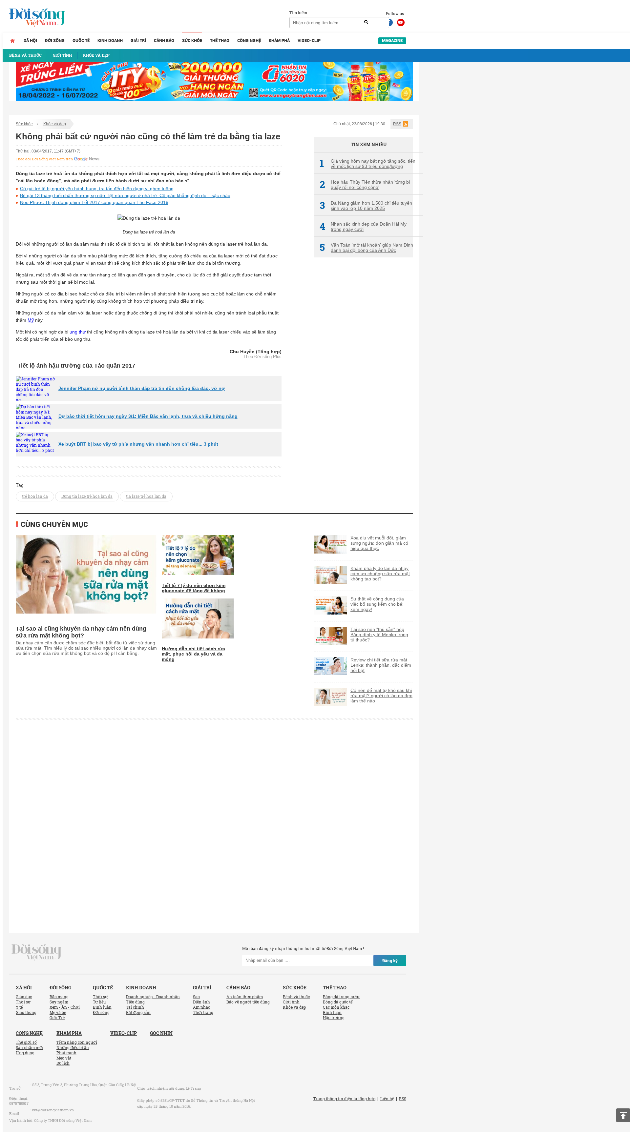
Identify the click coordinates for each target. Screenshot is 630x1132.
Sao (196, 996)
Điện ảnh (201, 1001)
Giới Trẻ (57, 1017)
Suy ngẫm (59, 1001)
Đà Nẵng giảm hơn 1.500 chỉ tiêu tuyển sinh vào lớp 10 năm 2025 (366, 205)
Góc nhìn (161, 1033)
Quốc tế (81, 40)
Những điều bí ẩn (72, 1047)
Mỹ (31, 320)
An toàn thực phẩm (244, 996)
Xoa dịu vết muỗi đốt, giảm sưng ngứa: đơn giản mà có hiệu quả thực (379, 543)
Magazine (392, 40)
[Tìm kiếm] (366, 22)
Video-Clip (309, 40)
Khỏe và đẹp (54, 124)
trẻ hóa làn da (35, 496)
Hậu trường (334, 1017)
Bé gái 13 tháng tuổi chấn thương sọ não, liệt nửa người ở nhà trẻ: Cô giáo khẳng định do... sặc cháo (125, 195)
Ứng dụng (25, 1052)
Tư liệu (99, 1001)
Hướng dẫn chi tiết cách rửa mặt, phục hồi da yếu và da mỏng (193, 654)
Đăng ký (390, 960)
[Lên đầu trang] (623, 1115)
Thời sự (23, 1001)
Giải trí (138, 40)
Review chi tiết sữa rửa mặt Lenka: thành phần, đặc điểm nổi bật (380, 665)
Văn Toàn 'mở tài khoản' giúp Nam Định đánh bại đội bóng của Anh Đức (366, 247)
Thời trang (203, 1012)
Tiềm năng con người (76, 1042)
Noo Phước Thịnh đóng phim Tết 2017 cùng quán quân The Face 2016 (94, 202)
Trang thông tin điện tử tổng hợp (344, 1098)
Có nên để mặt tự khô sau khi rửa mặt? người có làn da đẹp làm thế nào (381, 695)
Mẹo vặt (63, 1058)
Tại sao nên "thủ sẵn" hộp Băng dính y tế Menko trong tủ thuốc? (379, 634)
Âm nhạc (201, 1007)
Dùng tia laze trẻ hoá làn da (87, 496)
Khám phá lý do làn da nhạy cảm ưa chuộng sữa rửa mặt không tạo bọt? (380, 573)
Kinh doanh (110, 40)
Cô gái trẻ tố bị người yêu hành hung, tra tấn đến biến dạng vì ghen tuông (97, 188)
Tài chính (135, 1007)
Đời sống (55, 40)
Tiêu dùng (135, 1001)
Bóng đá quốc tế (337, 1001)
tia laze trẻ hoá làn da (146, 496)
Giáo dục (24, 996)
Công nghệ (249, 40)
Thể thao (219, 40)
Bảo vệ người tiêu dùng (248, 1001)
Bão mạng (59, 996)
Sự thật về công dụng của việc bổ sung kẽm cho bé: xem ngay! (377, 604)
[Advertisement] (363, 372)
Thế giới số (26, 1042)
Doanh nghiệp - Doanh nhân (153, 996)
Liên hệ (387, 1098)
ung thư (78, 331)
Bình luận (102, 1007)
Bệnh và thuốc (296, 996)
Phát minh (66, 1052)
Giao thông (26, 1012)
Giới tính (291, 1001)
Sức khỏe (192, 40)
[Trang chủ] (12, 40)
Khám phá (279, 40)
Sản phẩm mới (29, 1047)
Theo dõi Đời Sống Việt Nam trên (44, 159)
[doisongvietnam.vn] (36, 951)
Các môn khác (336, 1007)
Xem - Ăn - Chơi (65, 1007)
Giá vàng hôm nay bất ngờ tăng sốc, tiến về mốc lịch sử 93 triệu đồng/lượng (367, 163)
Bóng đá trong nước (341, 996)
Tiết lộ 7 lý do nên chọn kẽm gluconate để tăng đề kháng (193, 588)
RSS (397, 124)
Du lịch (63, 1063)
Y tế (19, 1007)
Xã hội (30, 40)
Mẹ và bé (58, 1012)
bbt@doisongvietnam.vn (53, 1109)
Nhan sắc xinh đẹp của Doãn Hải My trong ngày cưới (363, 226)
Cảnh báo (164, 40)
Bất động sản (138, 1012)
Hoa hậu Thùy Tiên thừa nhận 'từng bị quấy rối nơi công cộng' (365, 184)
